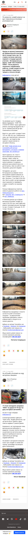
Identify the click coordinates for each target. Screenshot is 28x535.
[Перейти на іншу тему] (18, 2)
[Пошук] (22, 2)
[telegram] (7, 519)
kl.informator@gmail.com (16, 330)
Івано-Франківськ (11, 527)
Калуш (19, 527)
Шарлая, (9, 194)
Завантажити (19, 532)
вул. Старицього (17, 194)
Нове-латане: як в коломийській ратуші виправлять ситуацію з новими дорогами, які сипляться (13, 148)
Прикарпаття (12, 362)
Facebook (6, 326)
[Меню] (26, 2)
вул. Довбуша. (9, 196)
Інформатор (6, 75)
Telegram (13, 326)
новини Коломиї (6, 499)
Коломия (4, 362)
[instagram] (25, 519)
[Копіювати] (12, 31)
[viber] (12, 519)
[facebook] (3, 519)
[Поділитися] (8, 31)
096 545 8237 (16, 337)
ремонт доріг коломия (7, 364)
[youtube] (16, 519)
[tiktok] (20, 519)
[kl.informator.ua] (3, 2)
